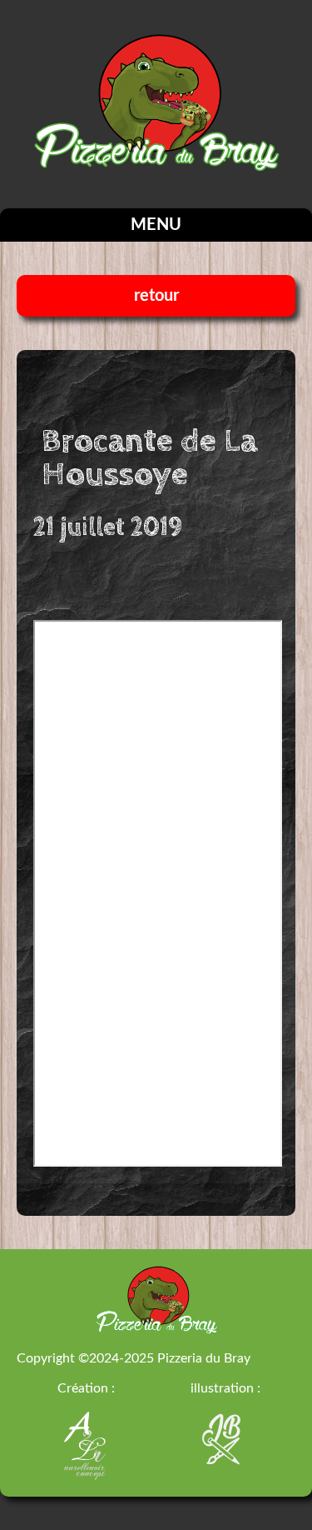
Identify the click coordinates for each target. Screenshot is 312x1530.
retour (156, 296)
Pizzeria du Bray (203, 1358)
